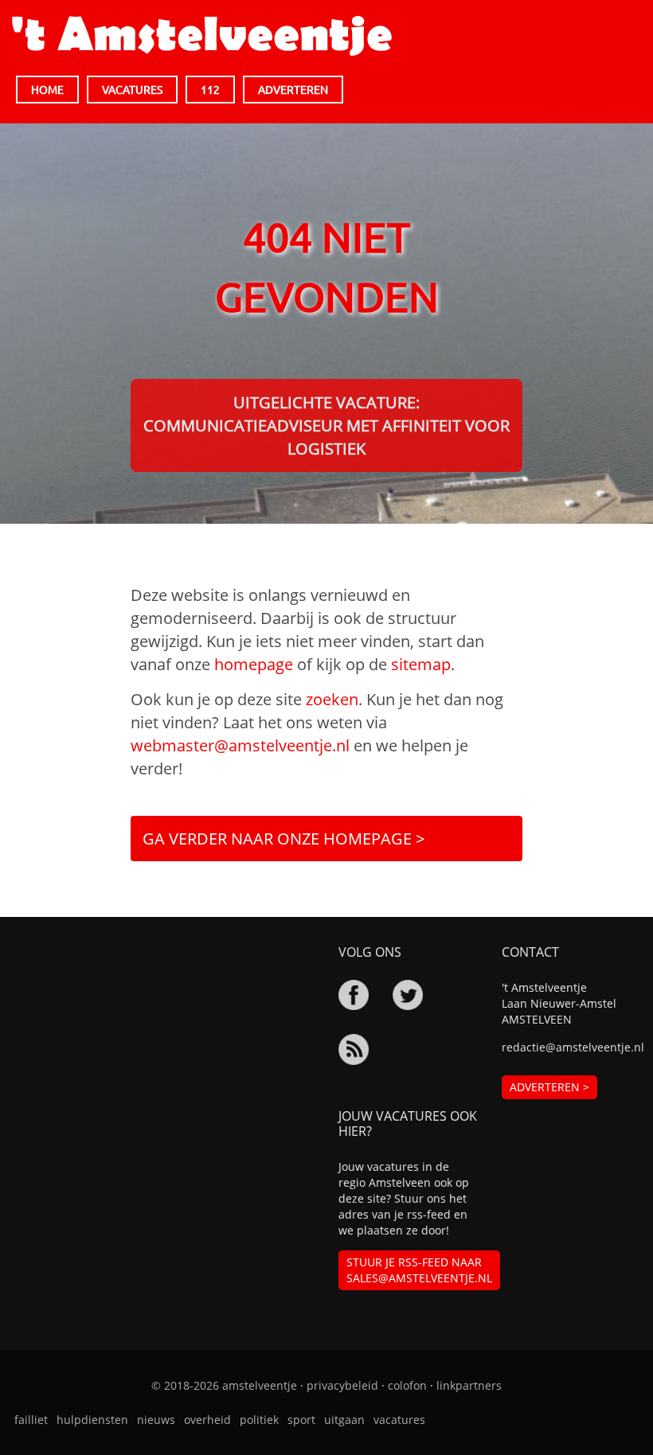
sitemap (421, 664)
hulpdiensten (92, 1419)
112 (210, 89)
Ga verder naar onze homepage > (283, 838)
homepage (253, 664)
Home (47, 89)
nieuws (156, 1419)
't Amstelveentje (202, 36)
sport (301, 1419)
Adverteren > (549, 1086)
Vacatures (132, 89)
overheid (207, 1419)
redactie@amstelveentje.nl (571, 1047)
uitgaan (344, 1419)
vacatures (399, 1419)
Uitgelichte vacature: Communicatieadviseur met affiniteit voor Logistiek (326, 425)
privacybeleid (342, 1385)
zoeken (332, 699)
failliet (31, 1419)
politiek (259, 1419)
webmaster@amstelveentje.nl (240, 745)
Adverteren (293, 89)
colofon (407, 1385)
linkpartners (469, 1385)
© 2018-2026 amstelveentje (224, 1385)
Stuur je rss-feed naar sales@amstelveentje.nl (419, 1269)
